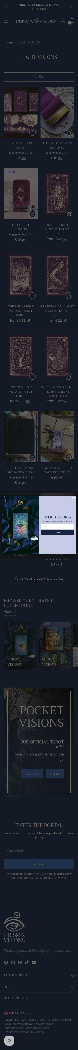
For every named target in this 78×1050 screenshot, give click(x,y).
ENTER (57, 533)
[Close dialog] (73, 498)
